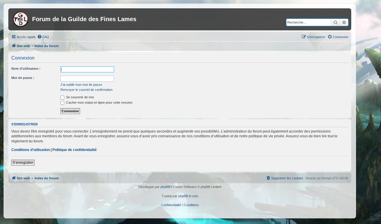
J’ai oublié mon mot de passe (81, 84)
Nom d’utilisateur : (25, 68)
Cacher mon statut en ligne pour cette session (98, 102)
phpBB (165, 187)
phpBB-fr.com (188, 196)
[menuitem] (43, 37)
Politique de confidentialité (74, 150)
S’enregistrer (23, 163)
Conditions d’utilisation (30, 150)
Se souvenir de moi (79, 97)
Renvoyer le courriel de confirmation (86, 89)
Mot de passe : (22, 78)
